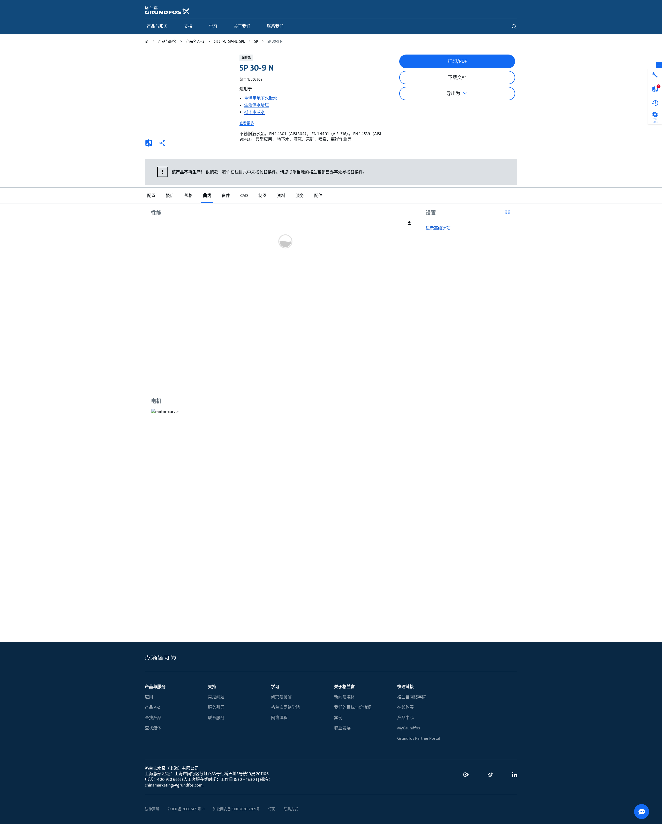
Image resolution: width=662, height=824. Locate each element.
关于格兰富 (344, 686)
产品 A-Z (152, 707)
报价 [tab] (170, 195)
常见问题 (216, 697)
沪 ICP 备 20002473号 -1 (186, 809)
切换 (659, 65)
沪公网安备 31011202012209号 (236, 809)
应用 (149, 697)
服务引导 (216, 707)
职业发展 (342, 728)
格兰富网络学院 (285, 707)
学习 (275, 686)
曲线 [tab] (207, 195)
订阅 (271, 809)
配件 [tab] (318, 195)
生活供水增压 (256, 105)
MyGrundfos (408, 728)
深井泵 (246, 58)
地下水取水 (254, 112)
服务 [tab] (299, 195)
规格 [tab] (188, 195)
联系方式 (291, 809)
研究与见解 (281, 697)
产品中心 (405, 717)
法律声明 (152, 809)
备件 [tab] (225, 195)
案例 (338, 717)
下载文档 (457, 77)
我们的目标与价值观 (352, 707)
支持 (212, 686)
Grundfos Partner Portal (418, 738)
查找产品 (153, 717)
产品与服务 (155, 686)
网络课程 (279, 717)
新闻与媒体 (344, 697)
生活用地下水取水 (260, 98)
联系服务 (216, 717)
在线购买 (405, 707)
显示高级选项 (438, 228)
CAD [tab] (244, 195)
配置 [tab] (151, 195)
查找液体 (153, 728)
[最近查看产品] (655, 103)
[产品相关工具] (655, 75)
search (514, 26)
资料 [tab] (281, 195)
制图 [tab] (262, 195)
